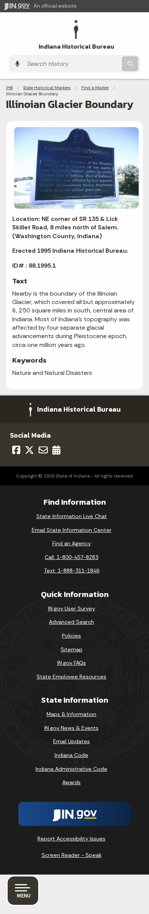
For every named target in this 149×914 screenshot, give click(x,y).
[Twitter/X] (29, 450)
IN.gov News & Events (71, 727)
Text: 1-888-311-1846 (71, 570)
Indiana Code (71, 755)
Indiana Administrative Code (71, 768)
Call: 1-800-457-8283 (71, 557)
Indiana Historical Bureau (76, 46)
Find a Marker (95, 87)
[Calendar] (56, 450)
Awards (71, 782)
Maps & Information (71, 714)
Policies (71, 635)
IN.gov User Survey (71, 608)
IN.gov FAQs (71, 662)
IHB (9, 87)
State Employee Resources (71, 676)
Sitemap (72, 649)
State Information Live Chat (71, 516)
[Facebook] (16, 450)
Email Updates (71, 741)
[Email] (43, 450)
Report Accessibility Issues (71, 838)
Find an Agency (71, 543)
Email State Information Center (72, 529)
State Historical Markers (47, 87)
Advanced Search (71, 621)
